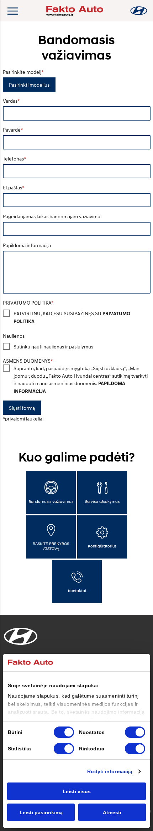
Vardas (10, 101)
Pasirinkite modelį (22, 72)
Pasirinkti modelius (29, 85)
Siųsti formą (22, 408)
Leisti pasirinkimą (41, 812)
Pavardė (12, 130)
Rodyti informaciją (109, 771)
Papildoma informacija (27, 245)
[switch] (135, 732)
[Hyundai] (139, 10)
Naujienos (14, 336)
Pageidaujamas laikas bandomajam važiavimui (52, 216)
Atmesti (112, 812)
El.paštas (12, 187)
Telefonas (13, 159)
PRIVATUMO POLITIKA (27, 303)
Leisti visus (77, 791)
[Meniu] (12, 11)
